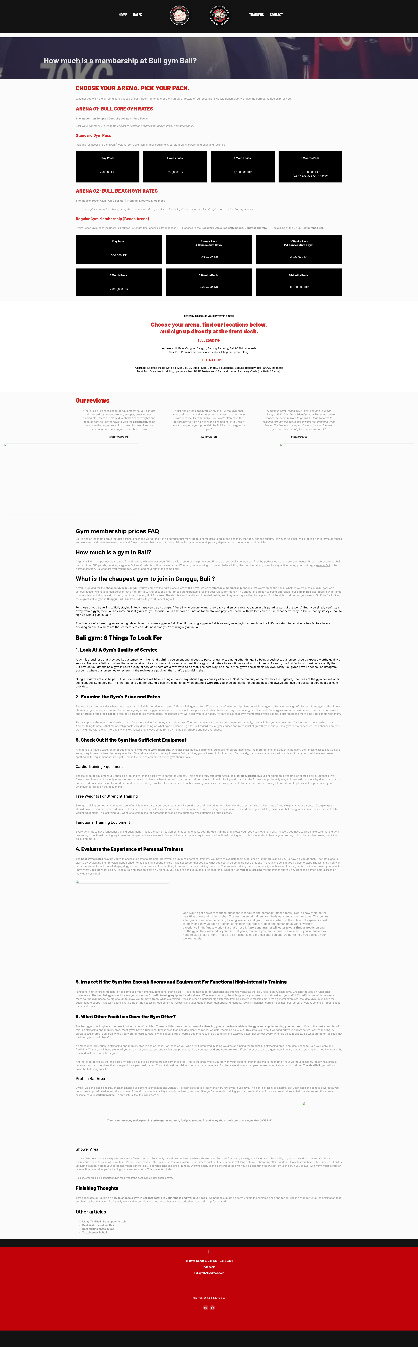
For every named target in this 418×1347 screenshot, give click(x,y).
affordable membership (227, 588)
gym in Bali (323, 565)
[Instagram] (205, 1307)
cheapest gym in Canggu (121, 588)
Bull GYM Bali (262, 1120)
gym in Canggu (107, 599)
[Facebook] (212, 1307)
